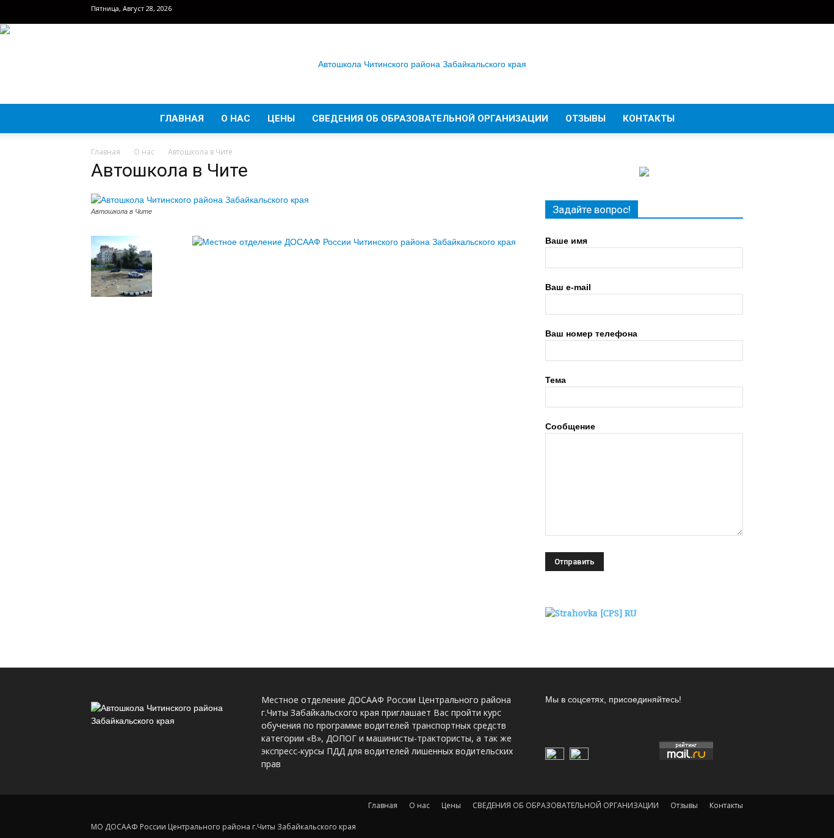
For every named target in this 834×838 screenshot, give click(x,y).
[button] (728, 119)
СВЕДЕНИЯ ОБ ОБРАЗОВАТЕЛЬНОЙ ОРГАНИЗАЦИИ (430, 118)
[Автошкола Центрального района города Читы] (417, 64)
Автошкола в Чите (169, 170)
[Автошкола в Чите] (200, 200)
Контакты (649, 118)
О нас (235, 118)
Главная (182, 118)
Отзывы (585, 118)
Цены (281, 118)
